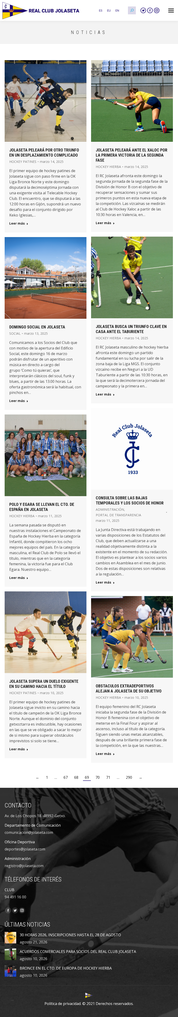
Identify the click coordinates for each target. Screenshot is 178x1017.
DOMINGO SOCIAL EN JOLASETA (37, 327)
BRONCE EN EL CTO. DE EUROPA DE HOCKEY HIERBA (66, 968)
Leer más (17, 223)
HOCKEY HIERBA (108, 166)
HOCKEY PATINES (22, 161)
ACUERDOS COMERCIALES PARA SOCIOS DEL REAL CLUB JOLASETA (78, 951)
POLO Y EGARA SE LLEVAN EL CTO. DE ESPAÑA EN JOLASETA (41, 507)
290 (129, 777)
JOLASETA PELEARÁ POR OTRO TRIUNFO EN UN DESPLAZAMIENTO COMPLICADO (44, 153)
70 (97, 777)
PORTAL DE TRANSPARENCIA (118, 515)
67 (66, 777)
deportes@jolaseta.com (25, 849)
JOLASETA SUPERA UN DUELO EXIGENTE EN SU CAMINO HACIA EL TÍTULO (43, 684)
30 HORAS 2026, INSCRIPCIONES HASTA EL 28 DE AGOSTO (70, 934)
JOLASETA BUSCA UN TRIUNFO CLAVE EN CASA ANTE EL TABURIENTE (131, 329)
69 (87, 777)
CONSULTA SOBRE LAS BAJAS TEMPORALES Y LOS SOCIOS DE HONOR (130, 500)
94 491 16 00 (15, 897)
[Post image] (10, 937)
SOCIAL (15, 333)
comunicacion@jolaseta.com (29, 832)
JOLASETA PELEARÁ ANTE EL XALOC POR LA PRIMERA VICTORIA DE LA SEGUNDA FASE (131, 155)
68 (76, 777)
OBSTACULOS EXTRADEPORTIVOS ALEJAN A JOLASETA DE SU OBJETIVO (129, 688)
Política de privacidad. (62, 1003)
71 (108, 777)
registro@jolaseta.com (24, 865)
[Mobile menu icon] (171, 10)
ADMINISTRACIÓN (110, 509)
